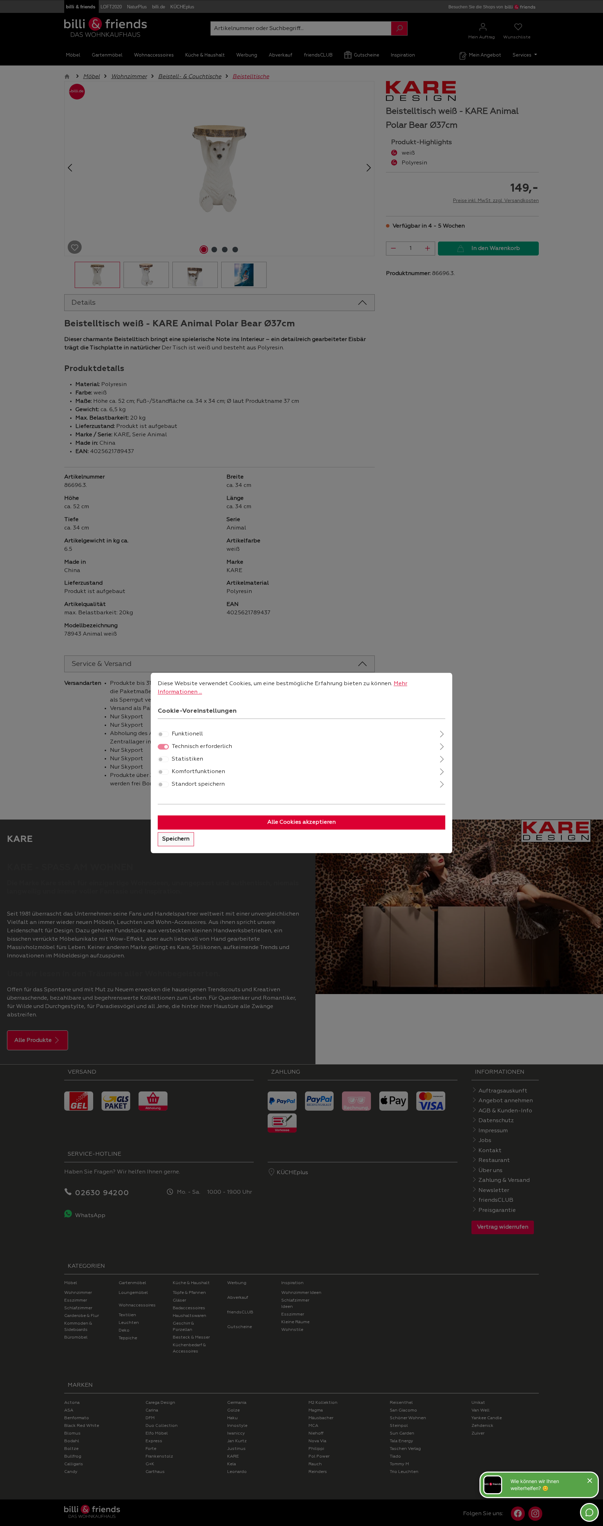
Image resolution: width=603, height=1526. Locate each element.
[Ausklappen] (442, 733)
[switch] (163, 734)
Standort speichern (198, 784)
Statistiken (187, 759)
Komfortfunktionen (198, 772)
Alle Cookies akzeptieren (301, 822)
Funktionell (187, 734)
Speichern (175, 839)
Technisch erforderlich (202, 747)
